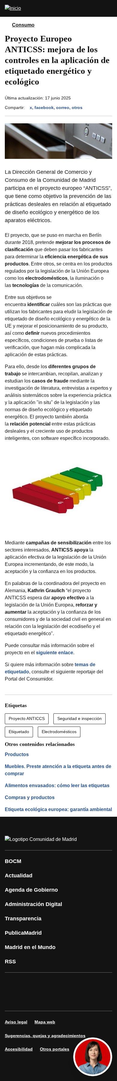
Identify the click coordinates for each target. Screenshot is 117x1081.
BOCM (13, 861)
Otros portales (54, 1049)
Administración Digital (33, 904)
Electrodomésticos (59, 731)
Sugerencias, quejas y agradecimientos (45, 1035)
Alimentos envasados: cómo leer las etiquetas (57, 785)
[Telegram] (49, 1000)
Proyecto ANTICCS (27, 718)
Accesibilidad (19, 1049)
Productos (17, 754)
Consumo (23, 24)
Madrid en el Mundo (30, 947)
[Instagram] (31, 983)
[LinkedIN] (85, 983)
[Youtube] (67, 983)
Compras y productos (30, 797)
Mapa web (44, 1021)
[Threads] (67, 1000)
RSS (10, 962)
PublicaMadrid (23, 933)
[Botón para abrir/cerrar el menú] (108, 8)
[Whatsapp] (103, 983)
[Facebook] (13, 983)
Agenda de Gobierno (31, 890)
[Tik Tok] (13, 1000)
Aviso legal (16, 1021)
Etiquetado (19, 731)
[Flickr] (31, 1000)
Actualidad (18, 876)
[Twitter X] (49, 983)
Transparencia (23, 919)
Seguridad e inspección (79, 718)
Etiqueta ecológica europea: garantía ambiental (58, 809)
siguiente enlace (54, 652)
